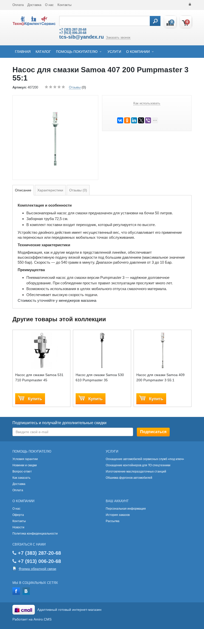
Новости (18, 527)
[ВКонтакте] (120, 120)
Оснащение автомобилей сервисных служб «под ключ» (145, 459)
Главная (23, 52)
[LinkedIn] (134, 120)
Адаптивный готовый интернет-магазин (69, 610)
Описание (23, 190)
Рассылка (112, 521)
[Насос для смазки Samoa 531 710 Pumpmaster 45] (41, 350)
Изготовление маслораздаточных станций (136, 471)
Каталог (43, 52)
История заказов (118, 515)
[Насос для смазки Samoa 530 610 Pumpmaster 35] (102, 350)
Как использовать (146, 103)
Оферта (18, 515)
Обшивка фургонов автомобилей (129, 477)
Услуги (114, 52)
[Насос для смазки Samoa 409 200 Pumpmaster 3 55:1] (163, 350)
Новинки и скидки (24, 465)
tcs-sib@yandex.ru (81, 37)
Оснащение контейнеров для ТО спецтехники (138, 465)
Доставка (34, 5)
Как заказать (21, 477)
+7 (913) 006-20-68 (72, 33)
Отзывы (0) (78, 190)
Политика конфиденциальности (35, 533)
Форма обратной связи (37, 569)
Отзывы (75, 87)
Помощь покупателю (77, 52)
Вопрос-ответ (22, 471)
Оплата (18, 5)
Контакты (64, 5)
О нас (49, 5)
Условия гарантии (25, 459)
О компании (138, 52)
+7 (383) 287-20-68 (72, 29)
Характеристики (50, 190)
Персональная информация (126, 508)
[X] (141, 120)
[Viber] (148, 120)
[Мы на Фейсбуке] (16, 591)
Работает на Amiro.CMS (31, 619)
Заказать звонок (118, 37)
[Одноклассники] (127, 120)
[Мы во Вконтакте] (26, 591)
